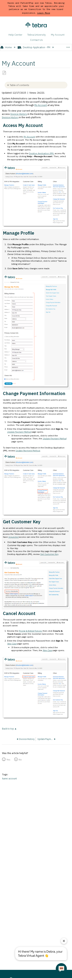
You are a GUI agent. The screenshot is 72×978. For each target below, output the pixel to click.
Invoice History (18, 114)
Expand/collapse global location (68, 46)
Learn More (43, 12)
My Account (57, 34)
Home (8, 47)
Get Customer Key (49, 554)
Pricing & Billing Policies (30, 630)
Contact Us (36, 40)
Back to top (8, 728)
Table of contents (19, 85)
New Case (12, 643)
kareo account (9, 778)
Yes (8, 759)
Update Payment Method (19, 431)
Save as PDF (4, 73)
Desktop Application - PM (36, 47)
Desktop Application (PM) (41, 153)
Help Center (15, 34)
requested (13, 537)
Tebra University (36, 34)
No (20, 759)
